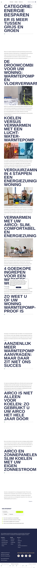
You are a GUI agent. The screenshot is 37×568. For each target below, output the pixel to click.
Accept (18, 287)
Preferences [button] (13, 285)
